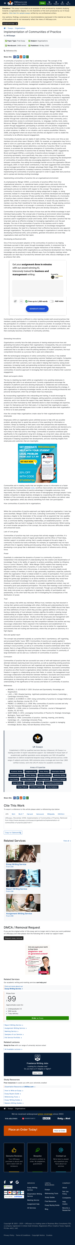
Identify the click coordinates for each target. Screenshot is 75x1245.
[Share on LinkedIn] (24, 56)
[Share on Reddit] (21, 56)
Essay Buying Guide (52, 1205)
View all (66, 841)
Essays (10, 28)
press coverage (45, 1114)
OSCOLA (61, 814)
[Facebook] (5, 1182)
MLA (13, 814)
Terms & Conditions (23, 1235)
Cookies (49, 1235)
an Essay (37, 1018)
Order (42, 3)
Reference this (11, 51)
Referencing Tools (11, 1097)
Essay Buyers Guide (12, 1094)
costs (33, 488)
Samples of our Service (13, 1034)
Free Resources (50, 1201)
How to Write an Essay (13, 1091)
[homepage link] (5, 28)
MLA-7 (21, 814)
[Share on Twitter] (18, 56)
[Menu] (5, 3)
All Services (31, 1208)
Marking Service (11, 1031)
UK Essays (10, 36)
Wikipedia (50, 814)
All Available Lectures (13, 1049)
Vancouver (40, 814)
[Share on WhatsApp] (27, 56)
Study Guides (50, 1197)
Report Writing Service (13, 1025)
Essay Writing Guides (13, 1100)
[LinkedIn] (11, 1182)
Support (56, 4)
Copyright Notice (38, 1235)
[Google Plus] (17, 1182)
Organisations (20, 28)
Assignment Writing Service (15, 1028)
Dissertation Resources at (19, 1087)
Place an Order (59, 1131)
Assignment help (33, 1204)
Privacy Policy (9, 1235)
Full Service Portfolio (13, 1037)
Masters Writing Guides (13, 1103)
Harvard (30, 814)
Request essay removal (13, 938)
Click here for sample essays (19, 13)
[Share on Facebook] (14, 56)
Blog (46, 1209)
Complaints (66, 1198)
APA (6, 814)
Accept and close (9, 23)
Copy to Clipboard (12, 833)
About (64, 1188)
